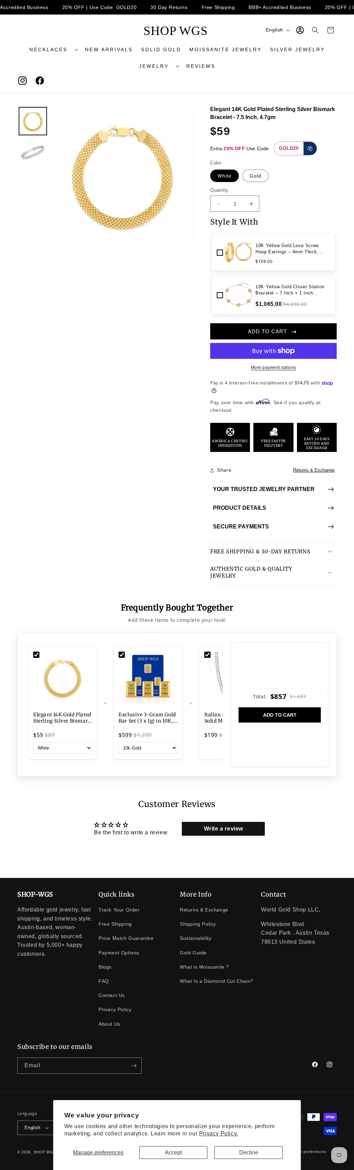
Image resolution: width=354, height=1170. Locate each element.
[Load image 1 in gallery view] (33, 121)
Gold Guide (193, 952)
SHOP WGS (45, 1152)
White (224, 176)
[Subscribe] (133, 1066)
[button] (53, 49)
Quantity (219, 190)
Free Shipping (115, 924)
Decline (248, 1152)
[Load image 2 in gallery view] (33, 152)
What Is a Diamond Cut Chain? (216, 981)
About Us (109, 1024)
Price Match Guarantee (126, 938)
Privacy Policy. (218, 1133)
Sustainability (195, 938)
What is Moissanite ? (204, 967)
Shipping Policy (198, 924)
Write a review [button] (223, 829)
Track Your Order (119, 910)
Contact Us (112, 995)
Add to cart (280, 715)
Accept (173, 1152)
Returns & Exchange (314, 470)
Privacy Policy (115, 1009)
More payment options (273, 367)
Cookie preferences (308, 1152)
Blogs (105, 967)
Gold (255, 176)
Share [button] (224, 470)
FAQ (104, 981)
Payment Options (119, 952)
